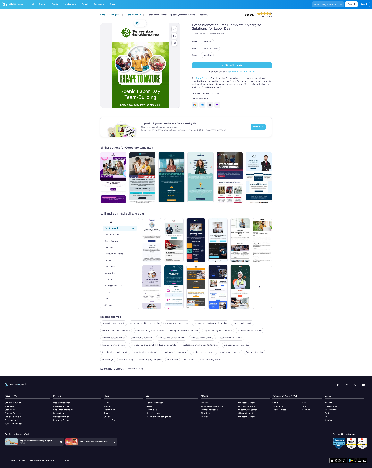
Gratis (107, 403)
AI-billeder (205, 417)
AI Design (205, 403)
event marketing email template (149, 330)
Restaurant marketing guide (158, 417)
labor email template (168, 345)
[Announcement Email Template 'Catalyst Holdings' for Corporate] (171, 177)
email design (107, 359)
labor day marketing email (230, 337)
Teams (107, 413)
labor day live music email (202, 337)
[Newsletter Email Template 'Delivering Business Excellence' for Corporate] (259, 177)
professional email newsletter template (200, 345)
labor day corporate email (113, 337)
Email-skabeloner (61, 406)
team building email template (115, 352)
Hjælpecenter (331, 406)
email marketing (126, 359)
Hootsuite (305, 410)
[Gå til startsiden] (12, 4)
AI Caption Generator (247, 417)
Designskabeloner (61, 403)
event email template (242, 323)
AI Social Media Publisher (212, 406)
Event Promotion (210, 48)
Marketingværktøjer (62, 417)
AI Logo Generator (246, 413)
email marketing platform (211, 359)
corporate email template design (145, 323)
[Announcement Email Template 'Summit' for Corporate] (151, 287)
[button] (174, 29)
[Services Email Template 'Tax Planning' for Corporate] (218, 240)
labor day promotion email (113, 345)
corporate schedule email (176, 323)
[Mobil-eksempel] (143, 23)
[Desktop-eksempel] (137, 23)
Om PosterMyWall (13, 403)
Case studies (10, 410)
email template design (230, 352)
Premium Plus (110, 410)
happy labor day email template (218, 330)
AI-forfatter (206, 413)
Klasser (149, 406)
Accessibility (330, 410)
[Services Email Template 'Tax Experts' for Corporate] (174, 240)
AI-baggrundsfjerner (247, 410)
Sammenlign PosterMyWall (284, 396)
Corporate (207, 41)
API (326, 417)
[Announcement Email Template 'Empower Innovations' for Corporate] (200, 177)
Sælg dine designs (13, 420)
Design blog (151, 410)
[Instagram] (346, 385)
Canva (275, 403)
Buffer (303, 406)
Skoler (107, 417)
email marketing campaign (174, 352)
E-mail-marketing (135, 368)
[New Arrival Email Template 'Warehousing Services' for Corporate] (230, 177)
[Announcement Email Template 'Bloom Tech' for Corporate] (262, 240)
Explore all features (62, 420)
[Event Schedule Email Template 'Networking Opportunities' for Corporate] (196, 240)
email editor (189, 359)
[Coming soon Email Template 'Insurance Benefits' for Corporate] (218, 287)
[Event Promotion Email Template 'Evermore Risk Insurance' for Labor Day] (142, 177)
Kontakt (328, 403)
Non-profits (109, 420)
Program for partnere (14, 413)
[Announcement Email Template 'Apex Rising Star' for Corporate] (151, 240)
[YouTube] (363, 385)
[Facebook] (338, 385)
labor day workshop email (142, 345)
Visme (303, 403)
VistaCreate (277, 406)
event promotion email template (184, 330)
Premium (108, 406)
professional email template (236, 345)
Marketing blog (153, 413)
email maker (172, 359)
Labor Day (207, 55)
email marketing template (203, 352)
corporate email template (113, 323)
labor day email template (141, 337)
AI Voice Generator (246, 406)
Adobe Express (279, 410)
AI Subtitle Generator (247, 403)
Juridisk (328, 420)
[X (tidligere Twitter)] (355, 385)
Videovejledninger (154, 403)
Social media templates (63, 410)
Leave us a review (13, 417)
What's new (10, 406)
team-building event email (145, 352)
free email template (254, 352)
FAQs (327, 413)
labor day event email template (172, 337)
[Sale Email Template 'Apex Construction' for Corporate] (240, 287)
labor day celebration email (249, 330)
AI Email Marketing (209, 410)
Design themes (60, 413)
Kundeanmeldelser (13, 424)
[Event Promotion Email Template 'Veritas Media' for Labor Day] (113, 177)
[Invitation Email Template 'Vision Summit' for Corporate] (196, 287)
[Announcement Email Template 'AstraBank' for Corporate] (240, 240)
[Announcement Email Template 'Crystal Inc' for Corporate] (174, 287)
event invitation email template (116, 330)
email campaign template (150, 359)
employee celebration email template (211, 323)
